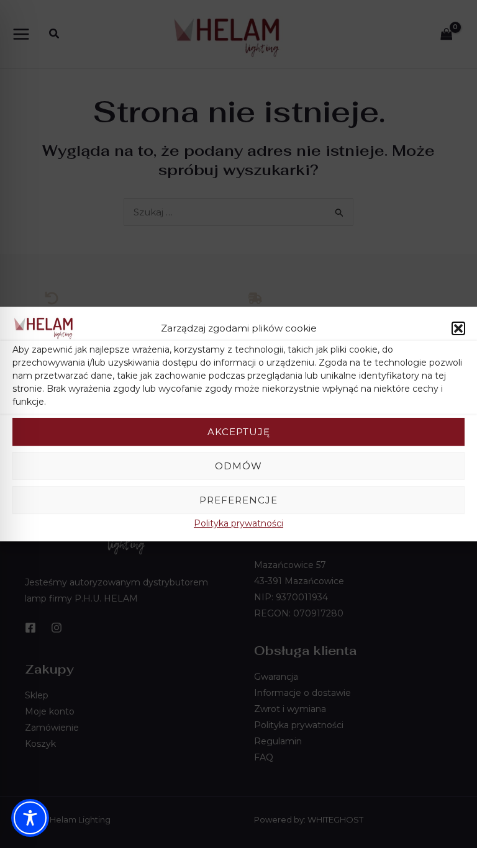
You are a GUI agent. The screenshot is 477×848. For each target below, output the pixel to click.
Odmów (238, 466)
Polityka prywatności (238, 523)
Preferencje (238, 500)
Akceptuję (238, 432)
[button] (458, 328)
